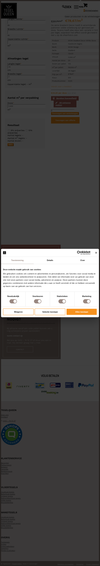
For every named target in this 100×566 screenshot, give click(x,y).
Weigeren (18, 312)
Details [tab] (50, 260)
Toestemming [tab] (17, 260)
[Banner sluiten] (96, 253)
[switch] (37, 301)
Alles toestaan (81, 312)
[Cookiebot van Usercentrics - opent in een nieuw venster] (79, 253)
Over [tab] (82, 260)
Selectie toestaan (50, 312)
